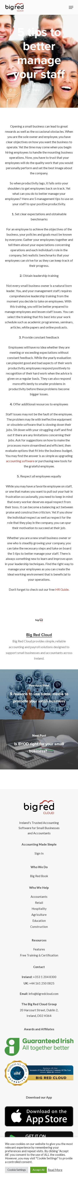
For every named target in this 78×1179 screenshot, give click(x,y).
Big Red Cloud (39, 635)
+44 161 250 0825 (41, 983)
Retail (39, 902)
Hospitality (39, 908)
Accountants (39, 896)
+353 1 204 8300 (44, 977)
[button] (71, 7)
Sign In (39, 853)
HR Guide (62, 589)
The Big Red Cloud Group (39, 1004)
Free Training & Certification (39, 955)
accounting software (20, 461)
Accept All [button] (38, 1169)
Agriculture (39, 914)
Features (39, 949)
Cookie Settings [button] (16, 1169)
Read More (55, 1170)
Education (39, 920)
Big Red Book (39, 876)
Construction (39, 926)
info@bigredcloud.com (43, 993)
